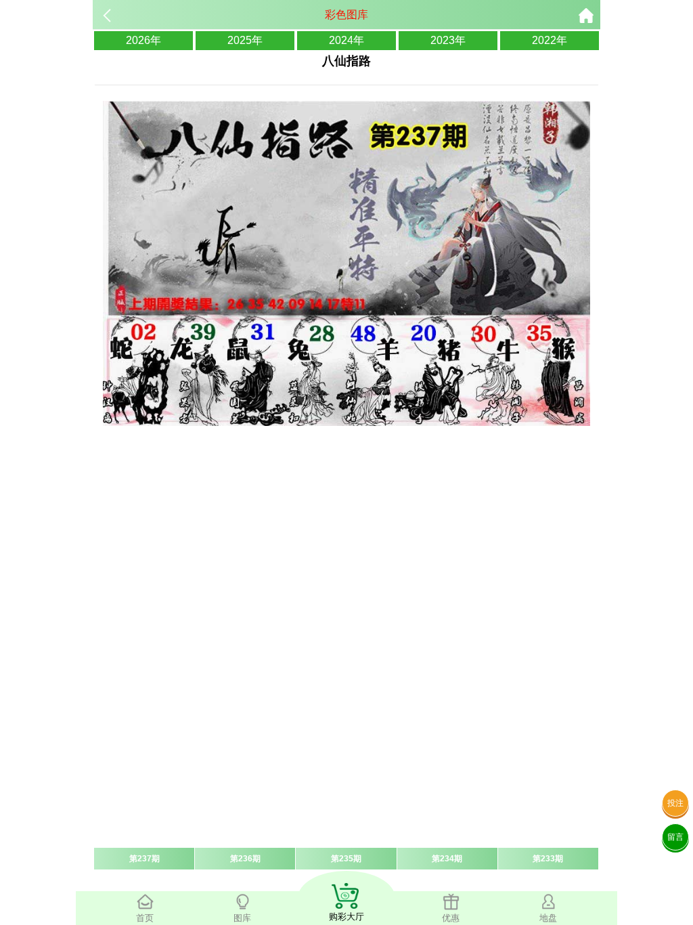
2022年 (549, 40)
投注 (675, 803)
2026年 (143, 40)
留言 (675, 837)
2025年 (245, 40)
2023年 (448, 40)
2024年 (346, 40)
